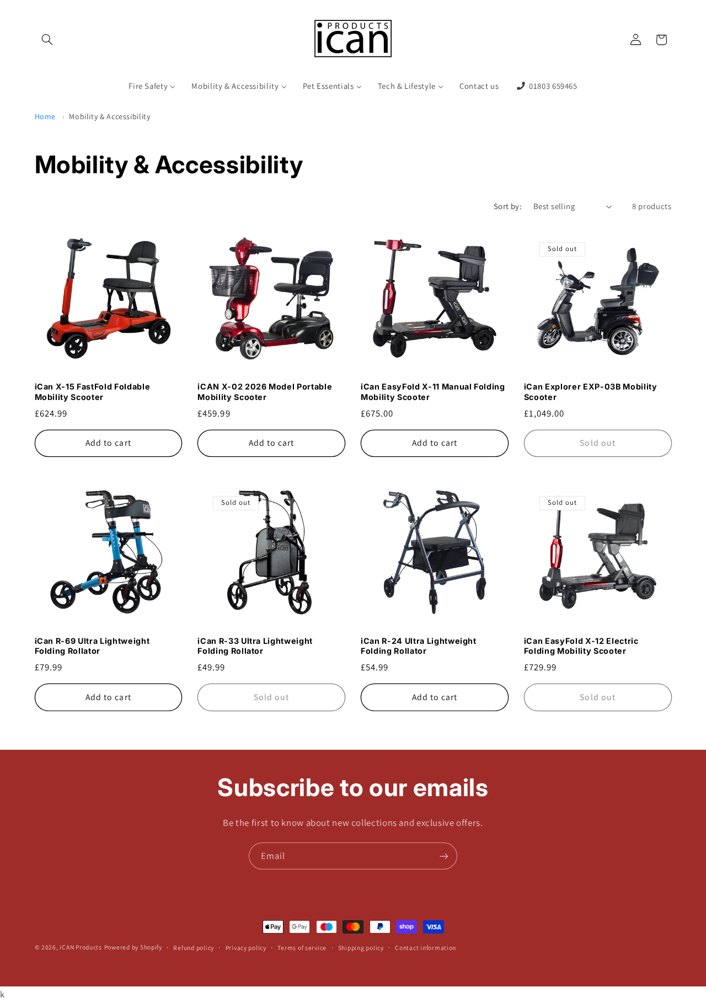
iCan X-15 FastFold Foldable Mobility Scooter (93, 391)
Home (45, 116)
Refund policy (193, 947)
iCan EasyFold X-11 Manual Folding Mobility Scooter (433, 391)
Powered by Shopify (133, 947)
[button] (47, 39)
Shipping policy (361, 947)
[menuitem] (152, 86)
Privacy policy (246, 947)
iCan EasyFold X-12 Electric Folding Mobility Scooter (581, 645)
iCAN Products (81, 947)
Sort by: (508, 206)
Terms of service (302, 947)
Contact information (425, 947)
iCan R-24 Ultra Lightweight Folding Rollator (419, 645)
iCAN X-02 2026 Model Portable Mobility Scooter (264, 391)
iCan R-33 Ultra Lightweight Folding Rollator (255, 645)
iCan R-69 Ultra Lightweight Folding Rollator (92, 645)
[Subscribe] (444, 855)
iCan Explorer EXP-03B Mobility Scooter (590, 391)
